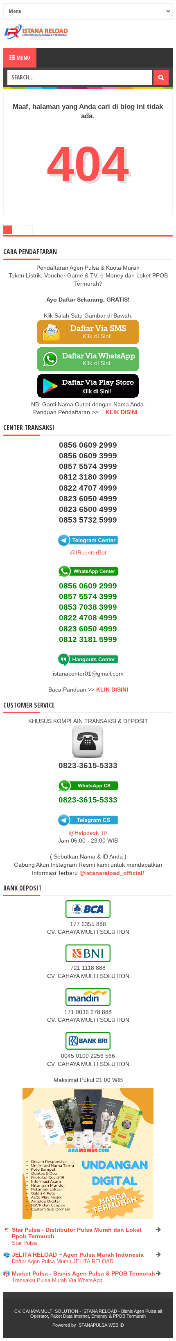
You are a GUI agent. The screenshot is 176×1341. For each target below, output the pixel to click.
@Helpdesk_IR (88, 832)
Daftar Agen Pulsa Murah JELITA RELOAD (62, 1261)
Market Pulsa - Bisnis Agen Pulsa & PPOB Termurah (83, 1273)
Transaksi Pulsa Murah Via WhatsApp (57, 1280)
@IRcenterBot (88, 552)
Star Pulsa (24, 1243)
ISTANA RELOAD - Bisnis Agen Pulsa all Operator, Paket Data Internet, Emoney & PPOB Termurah (96, 1313)
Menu (22, 57)
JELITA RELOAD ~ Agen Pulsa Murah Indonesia (78, 1254)
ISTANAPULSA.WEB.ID (100, 1325)
